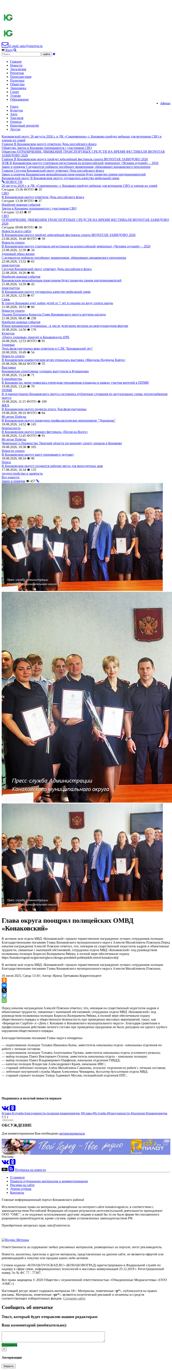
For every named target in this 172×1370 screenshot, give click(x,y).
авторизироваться (72, 1133)
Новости (16, 65)
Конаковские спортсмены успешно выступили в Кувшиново (45, 371)
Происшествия (20, 76)
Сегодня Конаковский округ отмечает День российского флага (47, 269)
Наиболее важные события (21, 204)
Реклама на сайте (22, 1185)
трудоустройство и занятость (22, 473)
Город (14, 106)
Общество (17, 84)
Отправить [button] (9, 1345)
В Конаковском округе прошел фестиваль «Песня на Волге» (45, 432)
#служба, (18, 1113)
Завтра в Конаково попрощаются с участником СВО (39, 208)
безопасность (11, 428)
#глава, (7, 1113)
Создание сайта (74, 1298)
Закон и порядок (13, 481)
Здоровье (8, 344)
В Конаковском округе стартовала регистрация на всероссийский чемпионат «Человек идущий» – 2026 (76, 246)
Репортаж (17, 73)
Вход (9, 50)
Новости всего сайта (16, 231)
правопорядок (70, 1113)
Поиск (6, 462)
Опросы (16, 121)
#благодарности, (119, 1113)
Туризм (15, 95)
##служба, (100, 1113)
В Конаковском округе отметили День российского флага (43, 197)
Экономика (18, 88)
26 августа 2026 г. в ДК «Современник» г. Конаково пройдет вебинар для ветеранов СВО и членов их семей (79, 185)
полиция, (53, 1113)
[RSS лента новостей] (11, 1170)
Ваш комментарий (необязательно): (34, 1325)
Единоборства (12, 379)
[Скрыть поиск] (54, 54)
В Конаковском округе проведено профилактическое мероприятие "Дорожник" (59, 420)
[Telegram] (4, 995)
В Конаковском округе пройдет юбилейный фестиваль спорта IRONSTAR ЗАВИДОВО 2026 (69, 235)
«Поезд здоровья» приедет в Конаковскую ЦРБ (35, 337)
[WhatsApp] (4, 1000)
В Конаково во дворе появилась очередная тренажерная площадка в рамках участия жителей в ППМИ (75, 382)
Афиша (165, 103)
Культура (16, 110)
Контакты (17, 1192)
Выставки (9, 367)
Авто (13, 114)
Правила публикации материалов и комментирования (49, 1181)
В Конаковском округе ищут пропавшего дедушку (38, 454)
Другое (15, 129)
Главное (16, 61)
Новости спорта (13, 242)
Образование (19, 99)
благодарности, (36, 1113)
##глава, (87, 1113)
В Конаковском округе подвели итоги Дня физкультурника (44, 409)
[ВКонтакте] (4, 985)
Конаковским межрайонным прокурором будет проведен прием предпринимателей (61, 280)
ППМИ (7, 390)
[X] (4, 990)
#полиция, (138, 1113)
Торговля (16, 118)
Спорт (14, 92)
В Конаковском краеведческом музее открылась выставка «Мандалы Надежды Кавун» (63, 360)
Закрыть (8, 1366)
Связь (6, 299)
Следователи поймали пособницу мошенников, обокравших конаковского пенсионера (64, 257)
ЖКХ (5, 405)
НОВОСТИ (13, 182)
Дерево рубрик (20, 1189)
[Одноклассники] (4, 980)
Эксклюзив (18, 69)
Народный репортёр (24, 125)
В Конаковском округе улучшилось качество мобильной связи (46, 291)
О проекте (17, 1177)
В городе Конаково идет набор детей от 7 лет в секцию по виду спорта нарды (57, 303)
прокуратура (11, 265)
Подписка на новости (30, 1170)
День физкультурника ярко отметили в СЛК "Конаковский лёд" (47, 348)
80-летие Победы (14, 416)
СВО (5, 193)
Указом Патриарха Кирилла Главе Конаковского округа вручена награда (54, 314)
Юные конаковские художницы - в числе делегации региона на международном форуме (65, 326)
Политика (17, 80)
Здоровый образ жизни (18, 254)
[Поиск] (15, 50)
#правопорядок (156, 1113)
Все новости (11, 477)
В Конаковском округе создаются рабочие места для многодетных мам (52, 466)
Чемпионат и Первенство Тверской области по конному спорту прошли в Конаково (62, 443)
